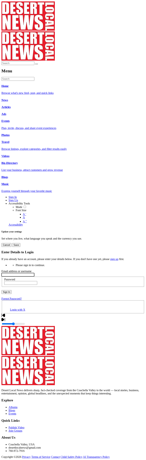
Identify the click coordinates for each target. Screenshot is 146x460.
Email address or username (16, 271)
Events (12, 413)
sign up (114, 259)
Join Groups (15, 430)
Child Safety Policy (71, 456)
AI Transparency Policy (96, 456)
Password (9, 279)
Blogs (12, 410)
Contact (55, 456)
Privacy (26, 456)
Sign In (6, 292)
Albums (13, 407)
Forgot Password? (11, 298)
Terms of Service (40, 456)
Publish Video (16, 427)
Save (16, 245)
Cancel (6, 245)
